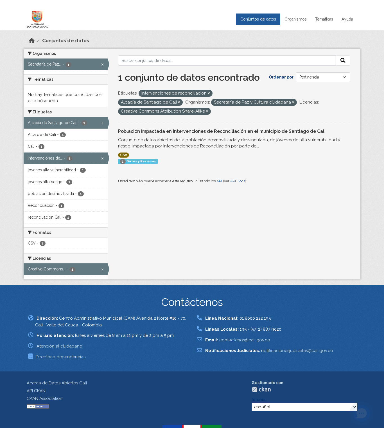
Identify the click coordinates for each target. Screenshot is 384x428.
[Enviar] (343, 60)
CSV (123, 155)
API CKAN (36, 390)
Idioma (259, 399)
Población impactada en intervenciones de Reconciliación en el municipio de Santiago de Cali (222, 131)
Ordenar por (281, 77)
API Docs (237, 181)
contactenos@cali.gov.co (244, 339)
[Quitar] (209, 93)
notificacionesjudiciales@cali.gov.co (297, 350)
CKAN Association (44, 398)
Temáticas (324, 19)
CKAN (261, 389)
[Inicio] (32, 40)
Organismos (295, 19)
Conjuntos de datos (258, 19)
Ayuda (347, 19)
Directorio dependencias (60, 356)
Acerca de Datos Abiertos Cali (57, 383)
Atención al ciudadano (59, 346)
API (219, 181)
